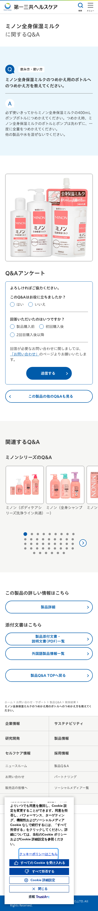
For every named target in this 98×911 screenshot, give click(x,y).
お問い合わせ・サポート (31, 702)
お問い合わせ (14, 777)
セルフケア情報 (18, 753)
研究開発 (12, 738)
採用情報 (61, 753)
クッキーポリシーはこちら (38, 854)
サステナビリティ (68, 723)
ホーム (9, 702)
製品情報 (61, 738)
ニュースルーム (16, 766)
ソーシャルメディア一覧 (71, 787)
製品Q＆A (61, 766)
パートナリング (65, 777)
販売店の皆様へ (16, 787)
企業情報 (12, 723)
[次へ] (83, 543)
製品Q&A (56, 702)
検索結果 (70, 702)
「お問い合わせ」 (24, 354)
